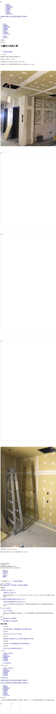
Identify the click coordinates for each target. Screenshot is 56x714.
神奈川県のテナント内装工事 (10, 621)
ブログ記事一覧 (7, 663)
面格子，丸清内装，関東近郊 (21, 585)
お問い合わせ (9, 13)
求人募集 (5, 660)
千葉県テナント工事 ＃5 (9, 592)
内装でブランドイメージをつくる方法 (12, 633)
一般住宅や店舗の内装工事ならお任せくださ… (14, 601)
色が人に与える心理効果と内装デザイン (13, 648)
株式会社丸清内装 (8, 51)
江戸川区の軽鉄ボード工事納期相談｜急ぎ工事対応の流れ (17, 629)
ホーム (7, 4)
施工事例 (8, 8)
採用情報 (8, 9)
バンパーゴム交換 (7, 610)
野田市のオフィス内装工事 (9, 618)
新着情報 (5, 657)
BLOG (7, 11)
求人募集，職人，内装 (7, 585)
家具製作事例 (9, 6)
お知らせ (8, 583)
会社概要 (8, 12)
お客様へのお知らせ (8, 653)
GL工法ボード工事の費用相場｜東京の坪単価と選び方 (16, 643)
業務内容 (8, 5)
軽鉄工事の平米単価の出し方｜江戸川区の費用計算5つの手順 (18, 638)
